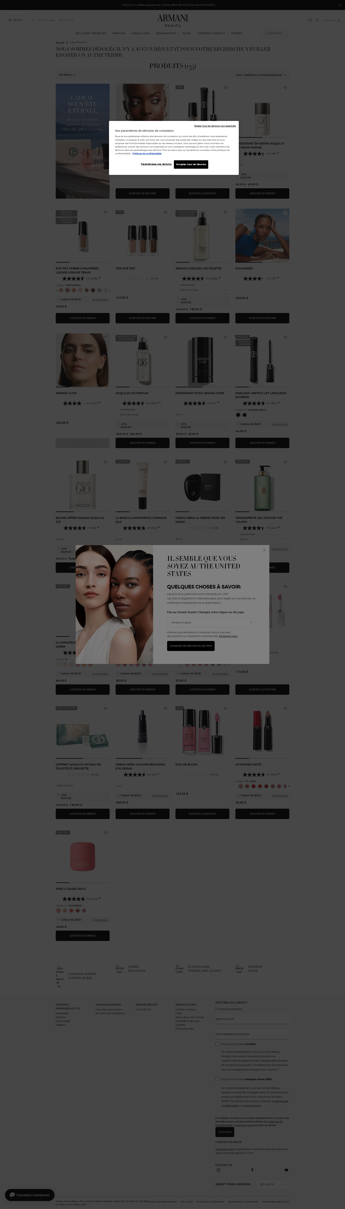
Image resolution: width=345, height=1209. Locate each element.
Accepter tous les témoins (191, 164)
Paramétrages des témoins (156, 164)
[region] (174, 148)
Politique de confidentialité (146, 153)
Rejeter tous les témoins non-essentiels (215, 126)
